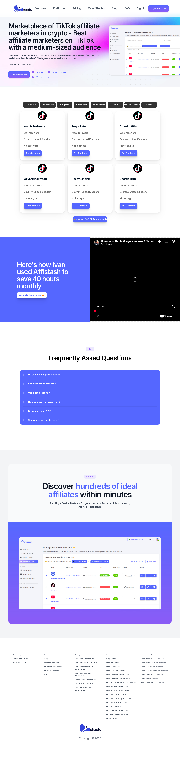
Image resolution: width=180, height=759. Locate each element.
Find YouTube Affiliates (117, 686)
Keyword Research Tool (117, 714)
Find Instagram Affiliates (117, 690)
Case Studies (96, 8)
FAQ (127, 8)
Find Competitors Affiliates (118, 678)
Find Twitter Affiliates (116, 702)
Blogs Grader (112, 659)
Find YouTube (147, 659)
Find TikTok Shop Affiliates (118, 698)
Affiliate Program (52, 671)
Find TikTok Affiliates (116, 694)
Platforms (59, 8)
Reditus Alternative (84, 684)
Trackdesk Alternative (85, 680)
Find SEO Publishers (115, 671)
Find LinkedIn (147, 682)
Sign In (141, 8)
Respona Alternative (84, 659)
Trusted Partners (52, 663)
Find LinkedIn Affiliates (117, 710)
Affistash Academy (53, 667)
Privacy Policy (19, 663)
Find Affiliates (112, 663)
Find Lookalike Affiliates (117, 674)
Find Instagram (148, 663)
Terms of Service (20, 659)
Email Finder (112, 718)
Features (40, 8)
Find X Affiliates (113, 706)
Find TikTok (146, 667)
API (45, 674)
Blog (115, 8)
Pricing (76, 8)
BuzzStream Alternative (86, 663)
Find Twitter (147, 674)
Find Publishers (113, 667)
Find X (144, 678)
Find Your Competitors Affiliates (121, 682)
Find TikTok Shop (149, 671)
